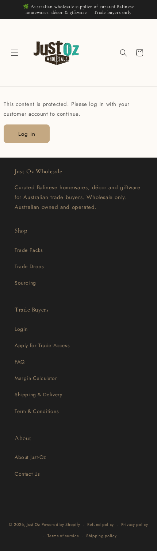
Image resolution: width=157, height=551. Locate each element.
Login (21, 329)
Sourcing (25, 282)
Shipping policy (101, 536)
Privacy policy (134, 524)
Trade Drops (29, 266)
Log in (26, 134)
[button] (15, 53)
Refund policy (100, 524)
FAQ (20, 361)
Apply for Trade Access (42, 345)
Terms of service (63, 536)
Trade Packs (29, 250)
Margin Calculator (36, 378)
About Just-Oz (30, 457)
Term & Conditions (37, 411)
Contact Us (27, 473)
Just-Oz (33, 524)
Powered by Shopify (61, 524)
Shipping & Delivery (38, 394)
